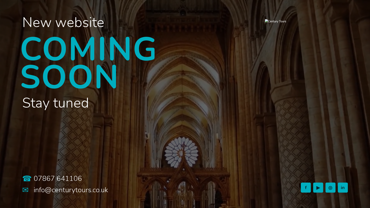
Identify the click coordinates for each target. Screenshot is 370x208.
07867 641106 (58, 178)
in (343, 188)
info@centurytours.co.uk (71, 190)
